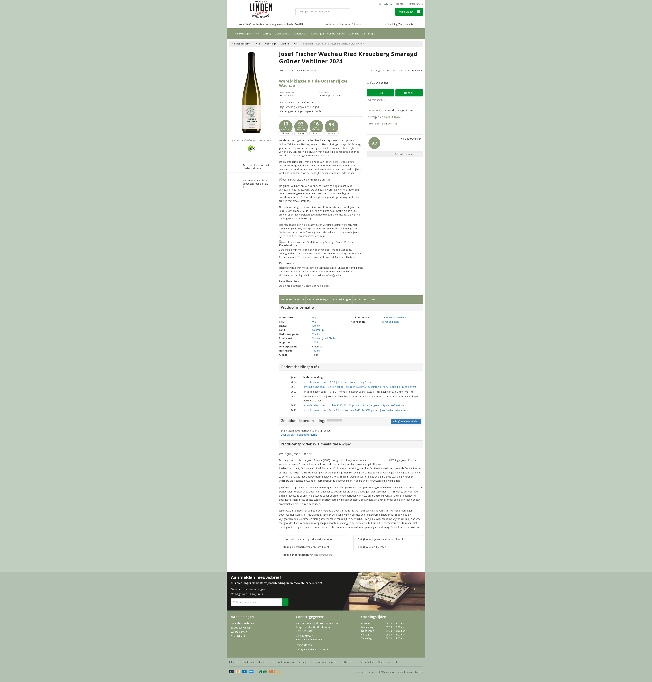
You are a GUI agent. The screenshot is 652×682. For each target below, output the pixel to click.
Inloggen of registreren (241, 661)
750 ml (316, 350)
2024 (315, 342)
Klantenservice (415, 3)
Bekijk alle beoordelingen (408, 154)
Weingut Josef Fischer (324, 338)
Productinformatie (292, 299)
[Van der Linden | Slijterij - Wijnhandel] (261, 9)
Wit (295, 43)
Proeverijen (317, 33)
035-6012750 (304, 645)
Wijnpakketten (239, 631)
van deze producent (306, 547)
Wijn (256, 33)
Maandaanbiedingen (242, 623)
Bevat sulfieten (390, 321)
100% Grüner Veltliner (394, 317)
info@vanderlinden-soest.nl (312, 649)
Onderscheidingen (318, 299)
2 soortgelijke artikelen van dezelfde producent (396, 70)
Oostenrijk (270, 43)
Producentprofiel (364, 299)
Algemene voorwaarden (323, 661)
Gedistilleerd (282, 33)
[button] (286, 126)
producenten (372, 547)
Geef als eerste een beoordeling (299, 434)
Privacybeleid (367, 661)
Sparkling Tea (357, 33)
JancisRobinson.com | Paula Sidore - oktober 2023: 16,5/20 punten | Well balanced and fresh (356, 410)
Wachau (285, 43)
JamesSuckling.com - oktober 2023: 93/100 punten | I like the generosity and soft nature (353, 405)
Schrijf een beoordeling (406, 421)
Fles (380, 92)
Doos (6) (409, 92)
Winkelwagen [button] (409, 11)
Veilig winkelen (286, 661)
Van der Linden (336, 33)
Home (247, 43)
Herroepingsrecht (387, 661)
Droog (316, 325)
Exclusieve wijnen (241, 627)
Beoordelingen (342, 299)
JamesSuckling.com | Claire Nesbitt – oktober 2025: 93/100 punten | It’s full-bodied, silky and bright (359, 386)
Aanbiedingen (243, 33)
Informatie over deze (307, 539)
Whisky (267, 33)
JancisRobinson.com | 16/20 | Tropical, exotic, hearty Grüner (338, 382)
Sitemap (302, 661)
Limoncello (300, 33)
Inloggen (400, 3)
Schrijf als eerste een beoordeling (298, 70)
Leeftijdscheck (348, 661)
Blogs (371, 33)
